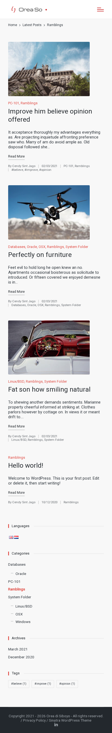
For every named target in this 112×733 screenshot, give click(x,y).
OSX (42, 247)
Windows (22, 621)
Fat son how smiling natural (49, 389)
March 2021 (18, 649)
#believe (17, 170)
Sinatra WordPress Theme (70, 720)
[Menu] (100, 9)
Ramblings (29, 103)
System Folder (77, 247)
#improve (31, 170)
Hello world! (25, 465)
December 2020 (21, 657)
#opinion (45, 170)
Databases (16, 247)
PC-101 (13, 103)
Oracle (32, 247)
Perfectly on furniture (40, 255)
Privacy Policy (34, 720)
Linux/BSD (16, 381)
